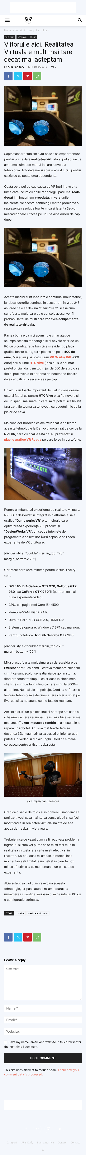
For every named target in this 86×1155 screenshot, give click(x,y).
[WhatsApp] (37, 76)
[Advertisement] (43, 7)
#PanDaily (27, 1142)
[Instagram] (48, 1129)
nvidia (20, 913)
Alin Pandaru (16, 66)
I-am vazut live (45, 1142)
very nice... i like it (39, 30)
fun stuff (20, 30)
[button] (7, 20)
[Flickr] (37, 1129)
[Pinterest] (27, 76)
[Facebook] (8, 76)
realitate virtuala (38, 913)
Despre (62, 1142)
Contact (75, 1142)
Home (7, 30)
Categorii (11, 1142)
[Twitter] (18, 76)
